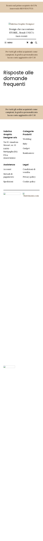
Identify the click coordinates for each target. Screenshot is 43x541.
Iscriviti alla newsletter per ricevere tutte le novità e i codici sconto (21, 100)
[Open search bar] (36, 43)
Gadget (26, 148)
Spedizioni (8, 181)
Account (7, 169)
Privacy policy (29, 177)
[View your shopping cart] (27, 42)
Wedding (27, 139)
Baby (25, 143)
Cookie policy (29, 181)
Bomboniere (28, 153)
